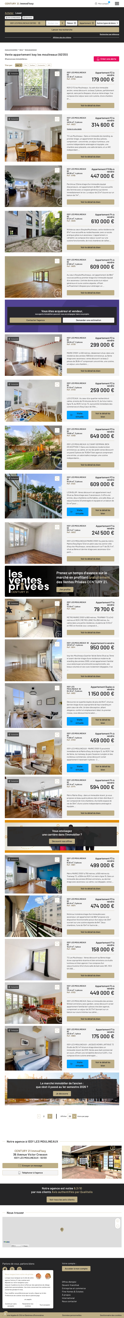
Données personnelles (71, 1315)
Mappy (26, 1246)
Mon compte (103, 3)
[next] (49, 1116)
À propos (66, 1294)
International (68, 1298)
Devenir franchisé (70, 1285)
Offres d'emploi (69, 1281)
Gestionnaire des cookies (111, 1315)
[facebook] (4, 1269)
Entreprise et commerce (74, 1288)
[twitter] (12, 1269)
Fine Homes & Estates (72, 1291)
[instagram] (19, 1269)
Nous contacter (69, 1301)
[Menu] (117, 3)
